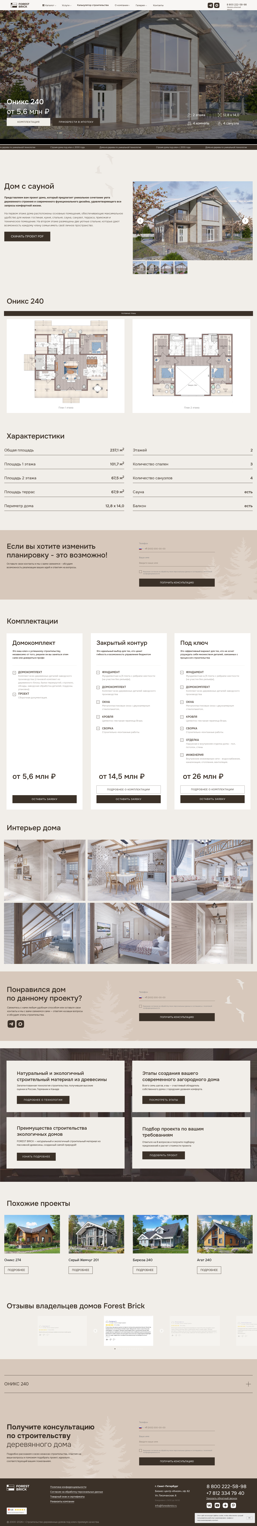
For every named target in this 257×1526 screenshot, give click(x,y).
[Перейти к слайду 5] (122, 1348)
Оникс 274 (12, 1260)
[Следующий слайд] (162, 1331)
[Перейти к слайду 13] (136, 1348)
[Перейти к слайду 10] (131, 1348)
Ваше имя (144, 557)
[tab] (128, 313)
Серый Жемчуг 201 (84, 1260)
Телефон (143, 543)
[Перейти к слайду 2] (116, 1348)
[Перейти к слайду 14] (138, 1348)
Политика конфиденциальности (68, 1487)
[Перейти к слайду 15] (140, 1348)
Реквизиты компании (62, 1501)
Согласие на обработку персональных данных (76, 1491)
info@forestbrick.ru (166, 1505)
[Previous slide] (140, 221)
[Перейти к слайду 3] (118, 1348)
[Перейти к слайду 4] (120, 1348)
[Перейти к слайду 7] (125, 1348)
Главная (10, 24)
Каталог (18, 24)
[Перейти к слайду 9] (129, 1348)
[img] (20, 5)
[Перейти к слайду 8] (127, 1348)
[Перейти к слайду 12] (134, 1348)
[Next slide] (245, 221)
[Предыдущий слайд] (95, 1331)
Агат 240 (204, 1260)
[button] (212, 799)
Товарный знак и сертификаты (67, 1496)
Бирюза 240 (143, 1260)
